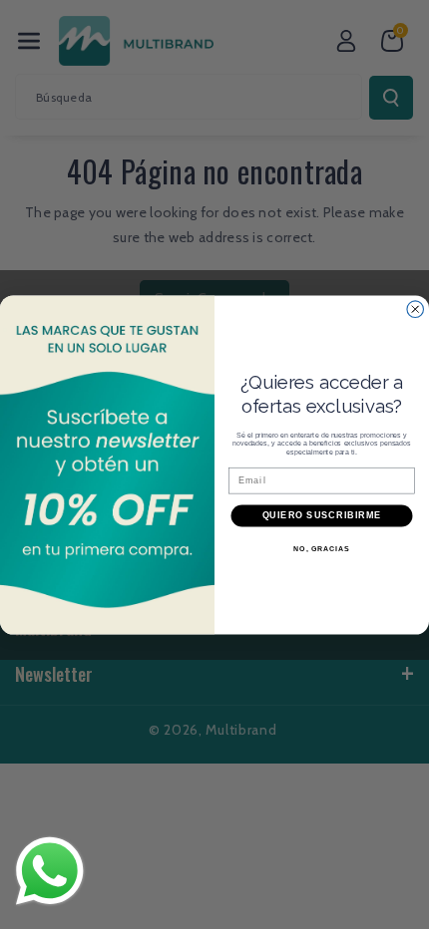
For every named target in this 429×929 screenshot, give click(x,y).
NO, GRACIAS (321, 548)
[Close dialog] (415, 308)
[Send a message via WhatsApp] (50, 871)
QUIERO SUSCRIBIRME (322, 514)
